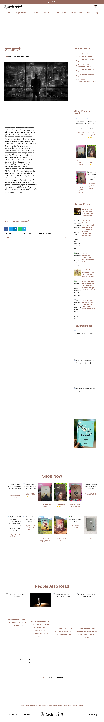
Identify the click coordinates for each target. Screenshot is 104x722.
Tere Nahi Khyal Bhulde (81, 134)
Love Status (47, 13)
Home (9, 13)
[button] (6, 229)
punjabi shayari (43, 233)
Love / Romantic (14, 57)
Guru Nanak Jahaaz (75, 526)
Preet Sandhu (25, 57)
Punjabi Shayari (76, 13)
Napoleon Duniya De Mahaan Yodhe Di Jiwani (45, 539)
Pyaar (51, 233)
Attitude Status (61, 13)
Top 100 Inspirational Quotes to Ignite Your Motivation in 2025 (88, 258)
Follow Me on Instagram (13, 192)
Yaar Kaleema (91, 161)
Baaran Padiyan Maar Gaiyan (80, 190)
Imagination (16, 233)
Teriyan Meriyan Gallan (91, 537)
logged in (30, 662)
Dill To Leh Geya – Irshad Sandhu (91, 186)
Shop (88, 13)
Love (23, 233)
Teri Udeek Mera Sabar (80, 162)
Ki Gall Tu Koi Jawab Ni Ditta (91, 134)
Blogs (97, 13)
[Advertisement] (52, 28)
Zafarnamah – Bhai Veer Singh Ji (60, 538)
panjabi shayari (31, 233)
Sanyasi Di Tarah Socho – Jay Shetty (30, 527)
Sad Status (35, 13)
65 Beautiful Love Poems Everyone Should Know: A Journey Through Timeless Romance (88, 286)
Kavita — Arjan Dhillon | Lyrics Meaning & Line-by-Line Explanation (17, 622)
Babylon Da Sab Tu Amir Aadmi (15, 535)
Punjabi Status (21, 13)
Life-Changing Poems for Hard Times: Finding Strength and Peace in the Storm (88, 304)
